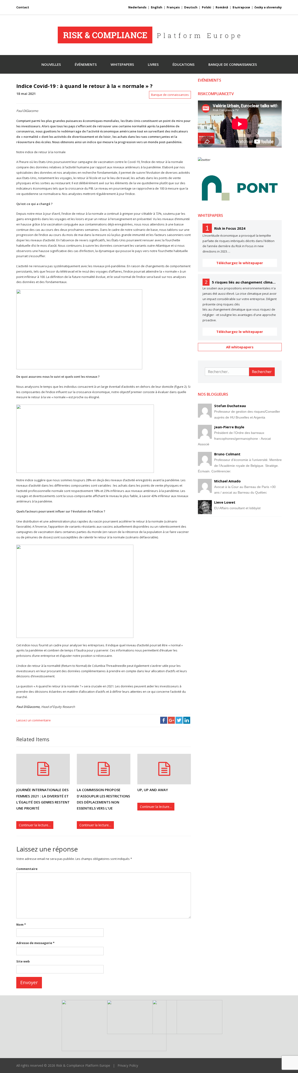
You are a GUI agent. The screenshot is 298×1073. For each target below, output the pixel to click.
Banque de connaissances (232, 64)
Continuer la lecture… (35, 825)
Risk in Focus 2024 (229, 228)
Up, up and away (152, 789)
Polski (206, 7)
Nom (21, 924)
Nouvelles (51, 64)
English (156, 7)
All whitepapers (240, 347)
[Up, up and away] (164, 769)
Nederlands (137, 7)
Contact (22, 7)
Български (241, 7)
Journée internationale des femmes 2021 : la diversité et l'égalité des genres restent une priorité (43, 798)
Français (173, 7)
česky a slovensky (268, 7)
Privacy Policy (128, 1065)
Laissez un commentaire (33, 720)
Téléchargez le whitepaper (239, 262)
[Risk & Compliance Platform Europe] (149, 35)
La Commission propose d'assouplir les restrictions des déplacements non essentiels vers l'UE (103, 798)
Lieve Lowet (224, 502)
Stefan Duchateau (230, 405)
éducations (183, 64)
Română (222, 7)
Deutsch (190, 7)
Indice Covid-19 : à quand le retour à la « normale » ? (84, 85)
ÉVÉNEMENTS (86, 64)
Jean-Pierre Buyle (229, 427)
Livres (153, 64)
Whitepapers (122, 64)
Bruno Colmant (227, 454)
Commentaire (26, 869)
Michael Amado (227, 481)
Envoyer (29, 982)
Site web (23, 961)
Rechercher (262, 371)
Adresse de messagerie (35, 943)
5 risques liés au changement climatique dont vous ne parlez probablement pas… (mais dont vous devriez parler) (244, 282)
